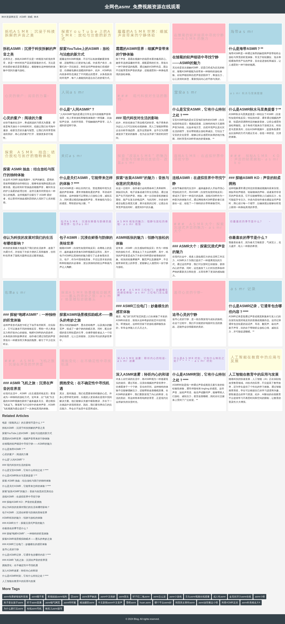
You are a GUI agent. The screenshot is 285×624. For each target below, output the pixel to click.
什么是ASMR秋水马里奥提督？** (255, 109)
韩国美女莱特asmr (185, 602)
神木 (36, 17)
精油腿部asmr (87, 602)
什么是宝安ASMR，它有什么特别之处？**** (25, 470)
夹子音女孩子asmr (13, 602)
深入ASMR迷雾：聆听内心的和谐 (142, 374)
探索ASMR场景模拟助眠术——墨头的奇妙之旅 (27, 539)
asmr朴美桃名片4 (251, 602)
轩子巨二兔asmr (141, 596)
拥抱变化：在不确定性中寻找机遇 (20, 565)
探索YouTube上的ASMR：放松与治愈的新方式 (27, 433)
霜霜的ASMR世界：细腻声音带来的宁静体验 (26, 438)
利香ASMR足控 (230, 602)
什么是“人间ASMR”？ (77, 109)
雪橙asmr (131, 602)
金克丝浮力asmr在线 (240, 596)
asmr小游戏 (175, 596)
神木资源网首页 (9, 17)
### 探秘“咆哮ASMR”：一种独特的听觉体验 (25, 533)
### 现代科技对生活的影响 (137, 118)
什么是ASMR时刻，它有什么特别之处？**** (25, 576)
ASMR (22, 17)
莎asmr (74, 596)
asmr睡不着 (38, 596)
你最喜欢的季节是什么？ (248, 238)
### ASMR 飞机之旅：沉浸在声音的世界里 (25, 560)
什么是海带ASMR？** (246, 49)
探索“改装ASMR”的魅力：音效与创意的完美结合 (27, 491)
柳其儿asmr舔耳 (53, 608)
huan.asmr (145, 602)
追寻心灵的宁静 (184, 315)
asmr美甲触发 (89, 596)
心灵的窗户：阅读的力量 (22, 118)
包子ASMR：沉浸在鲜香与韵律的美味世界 (24, 512)
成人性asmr (219, 596)
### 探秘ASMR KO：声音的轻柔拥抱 (22, 502)
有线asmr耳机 (34, 608)
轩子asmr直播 (34, 602)
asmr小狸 (260, 596)
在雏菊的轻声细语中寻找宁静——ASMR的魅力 (27, 444)
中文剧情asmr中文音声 (110, 602)
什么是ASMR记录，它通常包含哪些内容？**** (26, 555)
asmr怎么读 (159, 596)
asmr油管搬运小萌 (208, 602)
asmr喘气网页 (52, 602)
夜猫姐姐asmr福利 (57, 596)
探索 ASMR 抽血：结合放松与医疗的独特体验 (26, 480)
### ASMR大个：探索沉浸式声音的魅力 (23, 523)
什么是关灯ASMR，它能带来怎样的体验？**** (26, 486)
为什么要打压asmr (13, 608)
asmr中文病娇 (107, 596)
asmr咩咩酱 (70, 602)
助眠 (30, 17)
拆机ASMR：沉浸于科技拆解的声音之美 (23, 428)
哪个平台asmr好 (163, 602)
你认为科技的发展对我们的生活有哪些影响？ (26, 507)
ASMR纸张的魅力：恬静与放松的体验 (22, 518)
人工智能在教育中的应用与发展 (254, 374)
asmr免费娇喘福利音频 (16, 596)
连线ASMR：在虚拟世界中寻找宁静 (21, 496)
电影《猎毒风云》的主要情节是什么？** (23, 422)
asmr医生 (124, 596)
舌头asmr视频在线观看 (197, 596)
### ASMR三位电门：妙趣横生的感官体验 (24, 544)
